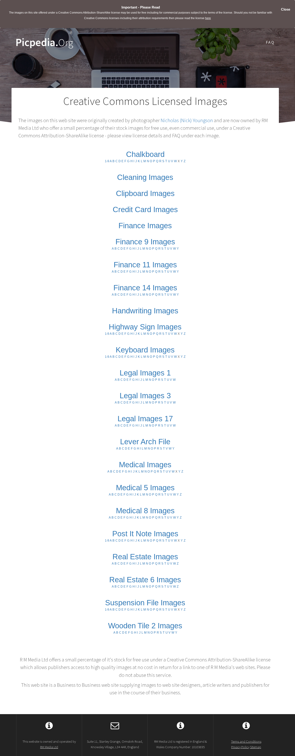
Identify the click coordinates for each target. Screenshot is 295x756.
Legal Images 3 (145, 395)
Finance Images (145, 225)
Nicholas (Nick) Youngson (187, 120)
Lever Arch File (145, 441)
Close (285, 9)
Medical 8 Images (145, 510)
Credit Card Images (145, 209)
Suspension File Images (145, 602)
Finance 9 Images (145, 241)
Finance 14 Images (145, 287)
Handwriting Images (145, 310)
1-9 (107, 161)
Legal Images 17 (145, 418)
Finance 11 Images (145, 264)
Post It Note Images (145, 533)
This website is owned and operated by (49, 744)
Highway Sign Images (145, 327)
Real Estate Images (145, 556)
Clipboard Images (145, 193)
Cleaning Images (145, 177)
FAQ (270, 42)
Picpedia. (44, 42)
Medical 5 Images (145, 487)
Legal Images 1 (145, 373)
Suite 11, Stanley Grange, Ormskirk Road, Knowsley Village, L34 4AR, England (115, 744)
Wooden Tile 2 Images (145, 625)
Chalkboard (145, 154)
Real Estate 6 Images (145, 579)
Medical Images (145, 464)
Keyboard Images (145, 350)
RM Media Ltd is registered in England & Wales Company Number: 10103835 (180, 744)
